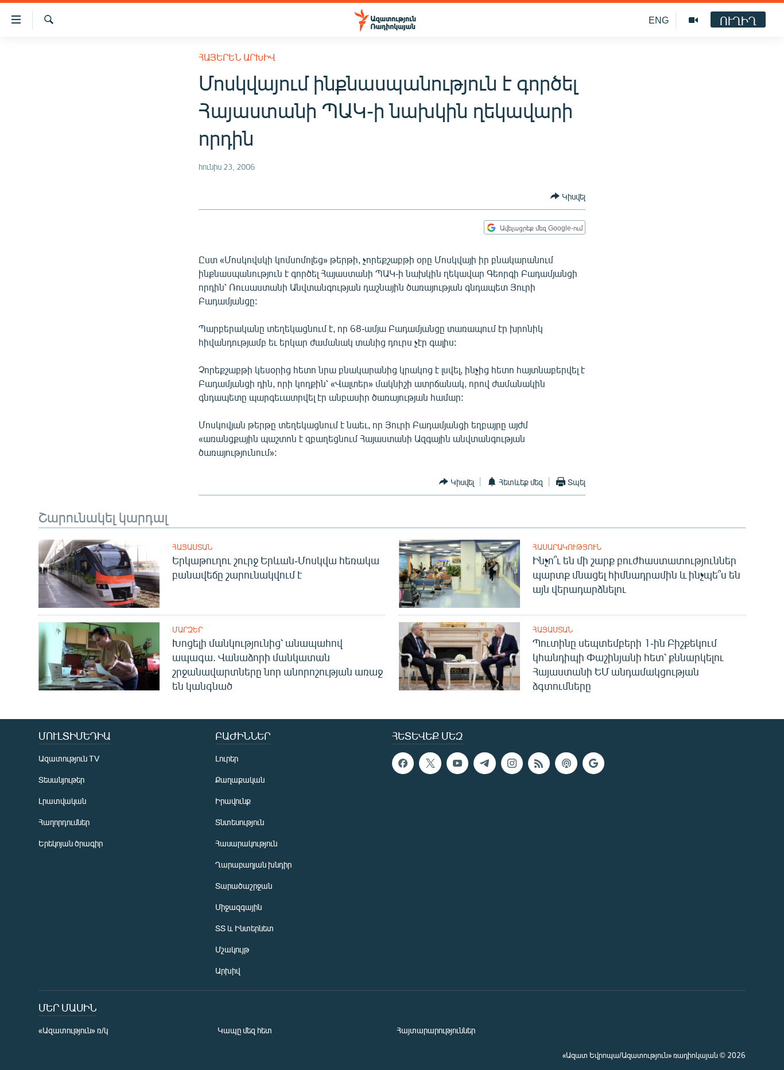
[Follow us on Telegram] (484, 763)
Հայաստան (192, 547)
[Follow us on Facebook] (403, 763)
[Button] (567, 196)
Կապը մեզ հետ (245, 1030)
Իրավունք (233, 801)
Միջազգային (238, 907)
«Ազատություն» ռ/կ (73, 1030)
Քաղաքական (240, 779)
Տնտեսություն (239, 822)
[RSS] (539, 763)
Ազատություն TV (68, 758)
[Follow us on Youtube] (457, 763)
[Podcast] (566, 763)
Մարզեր (187, 629)
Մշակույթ (232, 949)
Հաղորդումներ (64, 822)
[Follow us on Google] (593, 763)
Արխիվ (227, 970)
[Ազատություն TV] (693, 20)
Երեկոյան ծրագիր (70, 843)
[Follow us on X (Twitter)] (430, 763)
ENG (659, 19)
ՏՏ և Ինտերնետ (244, 928)
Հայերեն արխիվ (237, 57)
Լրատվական (62, 801)
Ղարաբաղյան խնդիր (253, 864)
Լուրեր (226, 758)
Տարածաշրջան (243, 886)
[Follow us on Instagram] (512, 763)
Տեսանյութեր (61, 779)
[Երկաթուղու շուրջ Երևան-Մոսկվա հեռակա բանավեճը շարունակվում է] (99, 574)
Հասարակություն (567, 547)
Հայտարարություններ (436, 1030)
